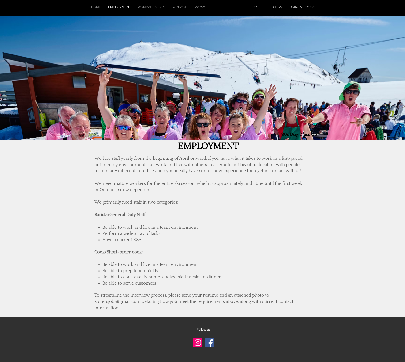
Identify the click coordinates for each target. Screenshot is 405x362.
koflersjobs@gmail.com (117, 301)
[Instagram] (197, 342)
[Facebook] (209, 342)
